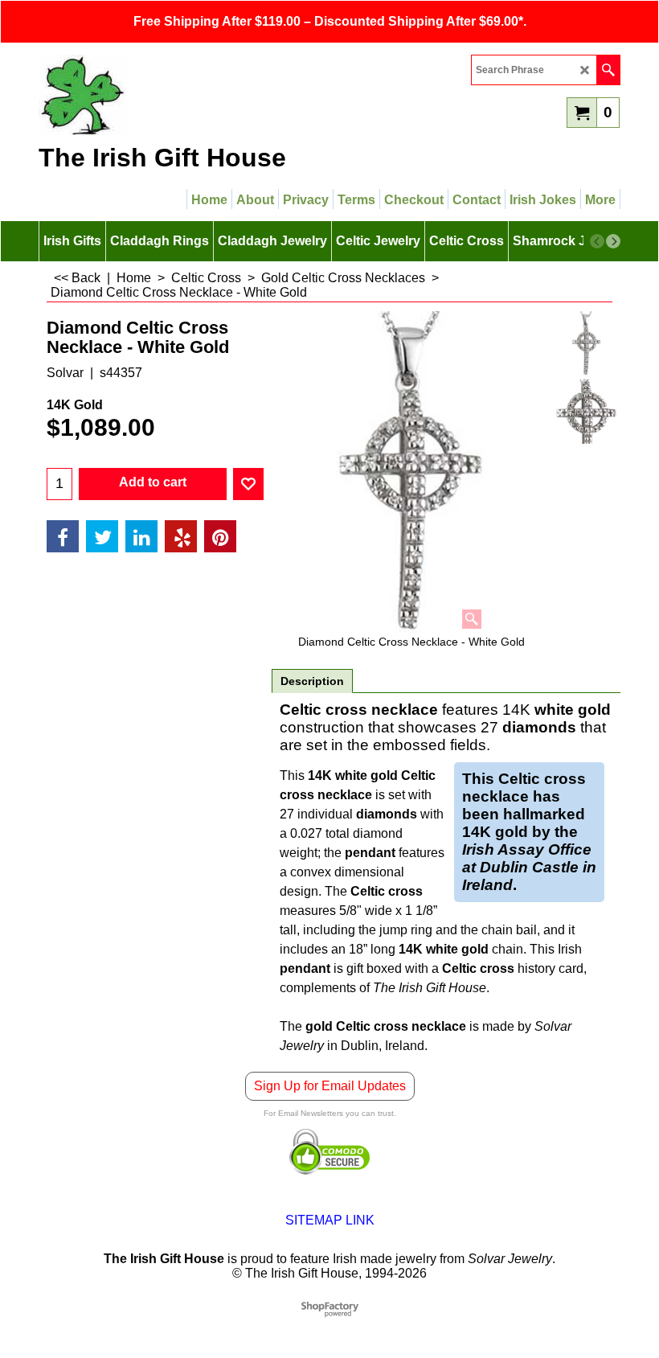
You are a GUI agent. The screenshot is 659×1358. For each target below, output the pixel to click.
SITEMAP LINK (330, 1220)
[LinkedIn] (141, 536)
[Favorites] (248, 484)
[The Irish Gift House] (179, 95)
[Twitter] (102, 536)
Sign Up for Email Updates (330, 1086)
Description (312, 681)
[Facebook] (63, 536)
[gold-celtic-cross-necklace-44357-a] (587, 412)
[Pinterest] (220, 536)
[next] (613, 241)
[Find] (608, 69)
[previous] (597, 241)
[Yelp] (181, 536)
